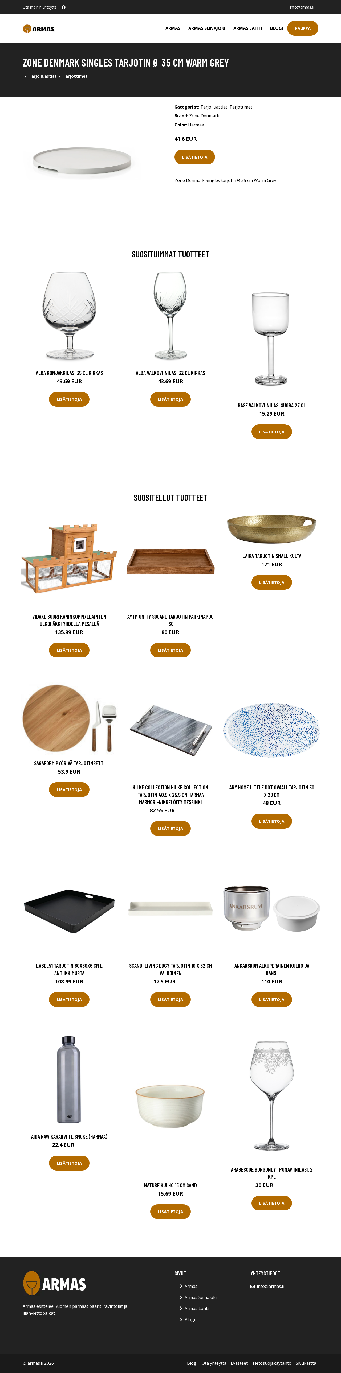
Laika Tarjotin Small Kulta (271, 555)
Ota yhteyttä (214, 1363)
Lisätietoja (194, 157)
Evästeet (239, 1363)
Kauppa (303, 28)
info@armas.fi (302, 7)
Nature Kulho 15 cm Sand (170, 1185)
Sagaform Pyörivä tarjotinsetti (69, 763)
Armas (172, 28)
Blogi (276, 28)
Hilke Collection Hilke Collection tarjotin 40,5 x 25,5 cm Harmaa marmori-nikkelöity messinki (170, 794)
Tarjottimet (75, 76)
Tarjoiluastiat (43, 76)
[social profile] (64, 7)
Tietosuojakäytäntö (271, 1363)
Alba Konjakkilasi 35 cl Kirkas (69, 372)
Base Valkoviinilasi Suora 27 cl (272, 405)
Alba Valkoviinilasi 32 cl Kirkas (170, 372)
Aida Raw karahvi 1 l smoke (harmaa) (69, 1136)
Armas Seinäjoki (206, 28)
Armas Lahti (247, 28)
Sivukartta (306, 1363)
